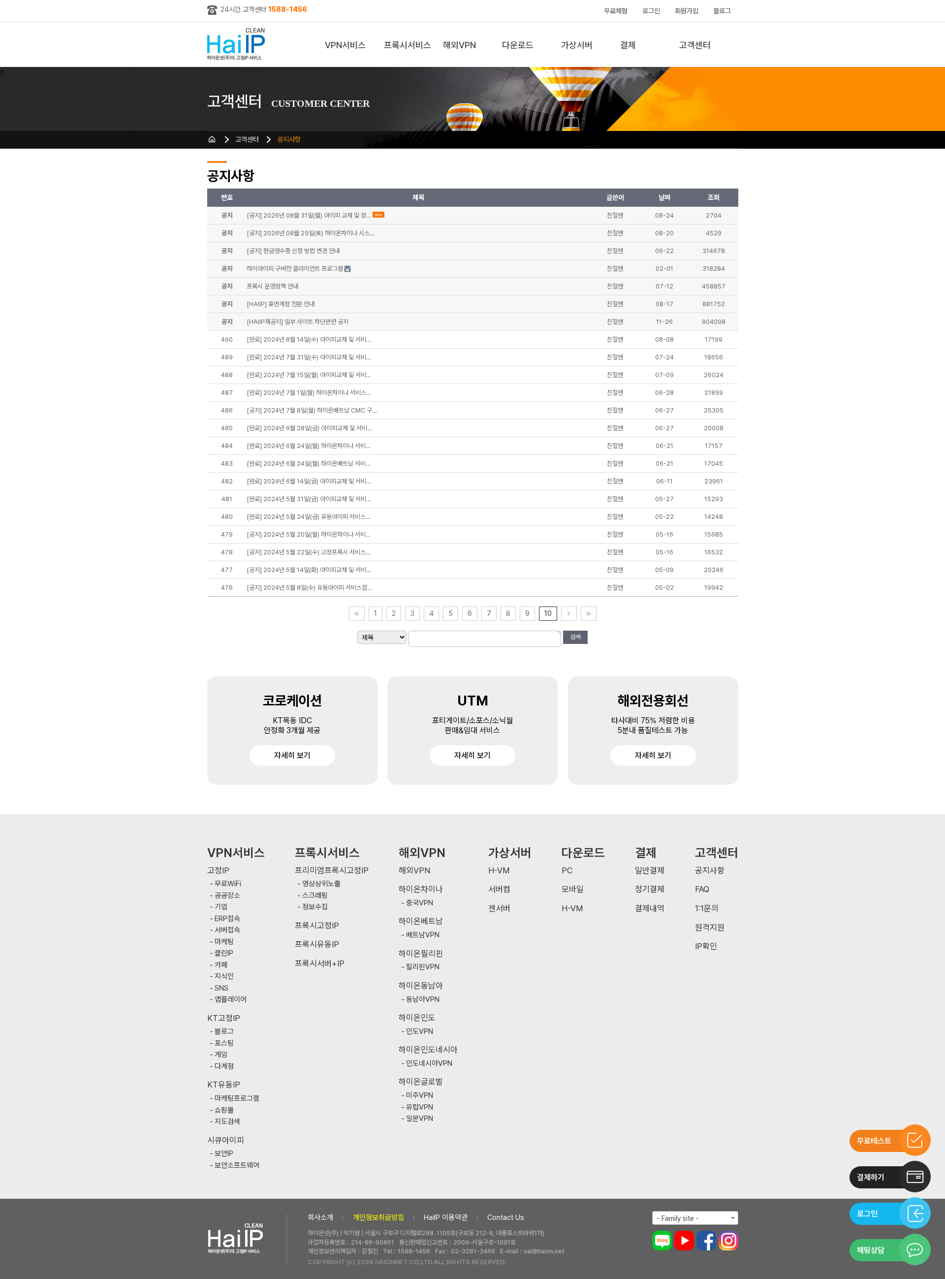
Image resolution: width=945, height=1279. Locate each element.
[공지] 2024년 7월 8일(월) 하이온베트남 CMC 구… (312, 410)
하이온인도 (417, 1018)
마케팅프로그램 (237, 1098)
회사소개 (320, 1217)
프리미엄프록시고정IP (332, 870)
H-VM (498, 870)
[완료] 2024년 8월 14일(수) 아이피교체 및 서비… (309, 339)
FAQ (702, 889)
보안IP (224, 1154)
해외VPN (459, 45)
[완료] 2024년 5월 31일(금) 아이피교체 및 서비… (309, 499)
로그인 (651, 11)
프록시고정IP (317, 925)
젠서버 (499, 908)
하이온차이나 (421, 889)
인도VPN (419, 1031)
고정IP (218, 870)
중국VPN (419, 903)
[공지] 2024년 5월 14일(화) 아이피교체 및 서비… (309, 570)
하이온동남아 (421, 986)
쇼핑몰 (224, 1110)
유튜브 (684, 1240)
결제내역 (649, 908)
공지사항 (289, 139)
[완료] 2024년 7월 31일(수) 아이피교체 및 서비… (309, 357)
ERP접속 (227, 919)
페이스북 (706, 1240)
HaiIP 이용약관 (446, 1217)
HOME (212, 139)
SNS (221, 988)
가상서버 (577, 45)
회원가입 (686, 11)
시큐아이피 (225, 1140)
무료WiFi (228, 884)
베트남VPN (423, 935)
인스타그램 (728, 1240)
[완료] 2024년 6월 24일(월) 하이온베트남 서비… (309, 463)
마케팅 (224, 942)
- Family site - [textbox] (678, 1218)
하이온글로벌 (421, 1082)
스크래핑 (315, 896)
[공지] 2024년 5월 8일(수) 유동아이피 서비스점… (309, 587)
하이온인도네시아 (428, 1050)
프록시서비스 (407, 45)
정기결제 (649, 889)
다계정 (224, 1066)
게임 (221, 1055)
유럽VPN (419, 1107)
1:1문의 (707, 908)
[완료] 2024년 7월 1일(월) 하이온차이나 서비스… (309, 392)
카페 (221, 965)
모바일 (573, 889)
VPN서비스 (345, 45)
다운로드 (518, 45)
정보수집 (315, 907)
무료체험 (616, 11)
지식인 (224, 976)
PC (567, 870)
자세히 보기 (292, 755)
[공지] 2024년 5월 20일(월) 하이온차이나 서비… (309, 534)
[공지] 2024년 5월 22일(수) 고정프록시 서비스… (309, 552)
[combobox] (695, 1218)
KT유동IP (223, 1084)
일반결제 (649, 870)
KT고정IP (223, 1018)
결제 (628, 45)
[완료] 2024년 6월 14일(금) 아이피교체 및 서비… (309, 481)
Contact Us (505, 1217)
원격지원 (709, 927)
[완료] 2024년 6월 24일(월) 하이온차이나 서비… (309, 445)
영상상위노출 (321, 884)
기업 (221, 907)
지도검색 (227, 1122)
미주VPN (419, 1095)
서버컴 (499, 889)
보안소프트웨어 (237, 1165)
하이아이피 (238, 44)
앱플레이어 (231, 999)
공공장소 (227, 896)
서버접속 (227, 930)
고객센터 (695, 45)
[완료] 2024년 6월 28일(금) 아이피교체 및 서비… (309, 428)
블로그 (722, 11)
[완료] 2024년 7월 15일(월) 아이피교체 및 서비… (309, 375)
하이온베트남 (421, 921)
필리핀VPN (423, 967)
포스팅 (224, 1043)
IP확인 (706, 946)
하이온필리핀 (421, 954)
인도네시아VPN (429, 1063)
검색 (575, 637)
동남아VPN (423, 999)
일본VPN (419, 1119)
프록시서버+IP (320, 963)
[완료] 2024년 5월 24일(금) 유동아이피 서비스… (309, 516)
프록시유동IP (317, 944)
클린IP (224, 953)
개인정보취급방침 (378, 1217)
